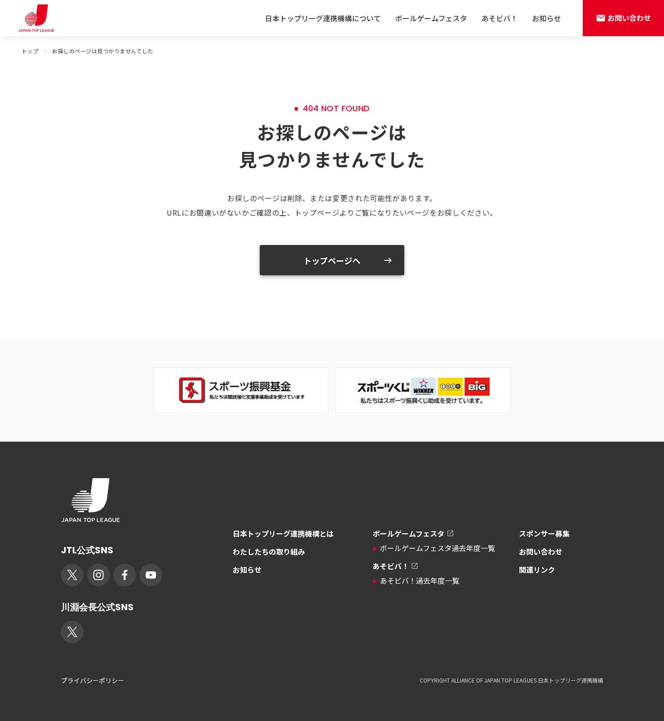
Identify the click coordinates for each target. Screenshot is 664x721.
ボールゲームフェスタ (431, 18)
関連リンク (537, 569)
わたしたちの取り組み (269, 551)
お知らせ (546, 18)
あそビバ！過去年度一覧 (419, 580)
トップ (30, 51)
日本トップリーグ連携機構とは (283, 533)
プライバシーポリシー (92, 680)
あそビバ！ (500, 18)
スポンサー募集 (544, 533)
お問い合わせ (540, 551)
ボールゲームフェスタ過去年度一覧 (437, 547)
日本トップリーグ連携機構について (323, 18)
